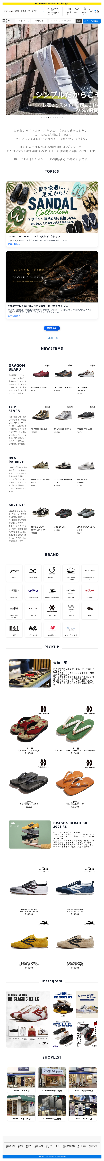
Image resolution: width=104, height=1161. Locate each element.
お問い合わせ (93, 1147)
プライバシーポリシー (52, 1147)
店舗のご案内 (10, 1147)
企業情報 (20, 1147)
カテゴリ (22, 21)
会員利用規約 (38, 1147)
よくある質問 (81, 1147)
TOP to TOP (6, 21)
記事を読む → (14, 244)
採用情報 (28, 1147)
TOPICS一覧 (52, 338)
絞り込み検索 (92, 21)
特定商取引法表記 (69, 1147)
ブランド (39, 21)
